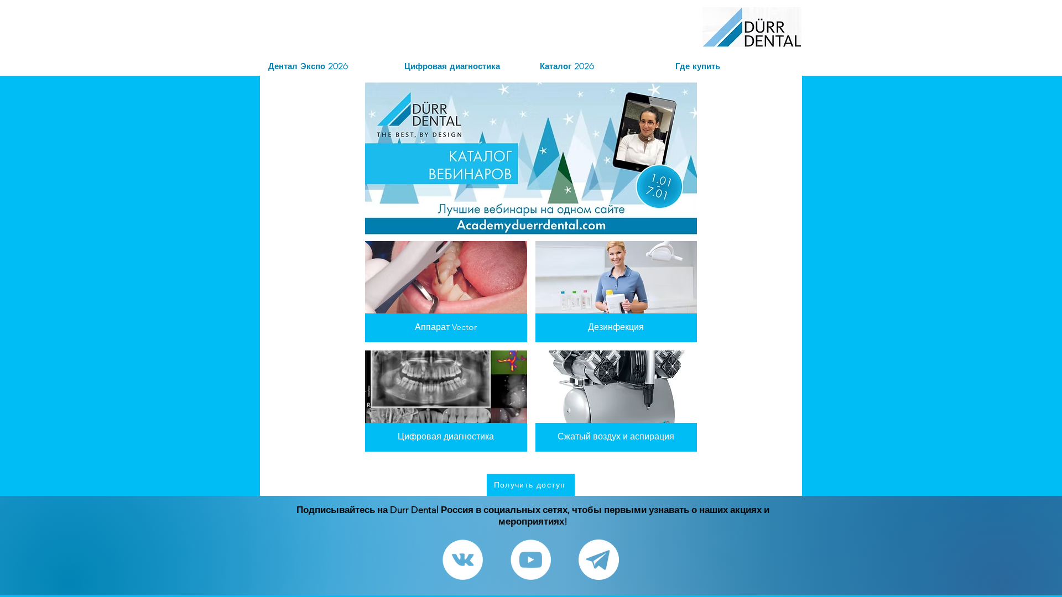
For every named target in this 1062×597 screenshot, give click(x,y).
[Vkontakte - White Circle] (462, 560)
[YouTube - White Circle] (531, 560)
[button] (531, 485)
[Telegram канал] (599, 560)
